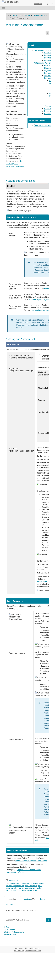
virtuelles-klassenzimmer (15, 885)
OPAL (15, 15)
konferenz (9, 888)
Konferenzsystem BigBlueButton (42, 299)
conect (21, 888)
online (40, 885)
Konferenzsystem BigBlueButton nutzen (31, 860)
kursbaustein (15, 883)
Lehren (27, 15)
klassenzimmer (26, 883)
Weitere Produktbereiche (14, 932)
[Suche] (47, 3)
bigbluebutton (30, 888)
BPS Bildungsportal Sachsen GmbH (27, 950)
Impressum (36, 948)
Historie (42, 899)
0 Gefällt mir (13, 880)
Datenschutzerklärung (23, 948)
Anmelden (38, 3)
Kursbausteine (39, 15)
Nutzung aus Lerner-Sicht (44, 50)
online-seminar (32, 890)
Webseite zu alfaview (15, 872)
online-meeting (38, 883)
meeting (38, 888)
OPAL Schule (9, 929)
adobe (16, 888)
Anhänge (29, 899)
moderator (22, 890)
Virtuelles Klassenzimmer (18, 18)
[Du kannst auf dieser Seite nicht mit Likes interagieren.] (7, 880)
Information (10, 904)
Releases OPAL (10, 934)
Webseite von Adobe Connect (29, 869)
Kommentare (12, 899)
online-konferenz (31, 885)
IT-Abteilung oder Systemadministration (15, 163)
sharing (15, 890)
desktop (9, 890)
